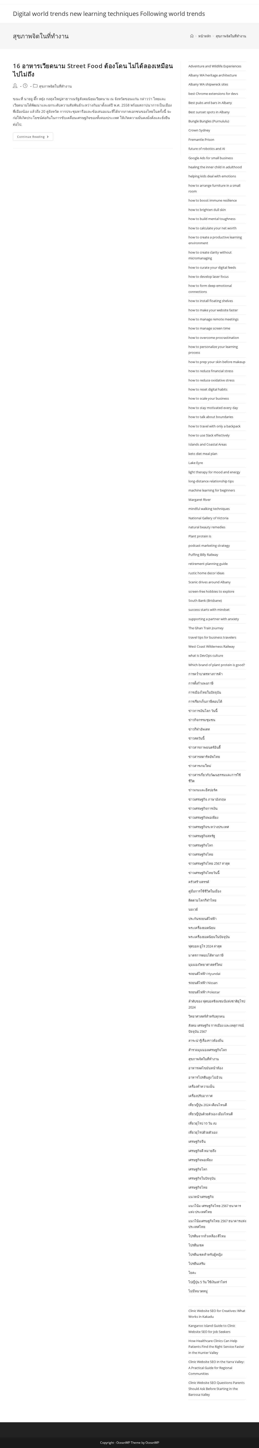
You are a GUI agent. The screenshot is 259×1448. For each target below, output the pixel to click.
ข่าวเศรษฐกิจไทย (200, 854)
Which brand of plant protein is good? (216, 665)
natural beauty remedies (206, 527)
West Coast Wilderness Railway (211, 646)
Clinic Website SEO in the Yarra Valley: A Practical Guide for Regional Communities (216, 1367)
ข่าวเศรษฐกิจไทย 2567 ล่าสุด (209, 863)
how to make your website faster (213, 310)
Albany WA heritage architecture (212, 75)
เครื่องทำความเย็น (201, 1086)
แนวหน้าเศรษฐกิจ (201, 1196)
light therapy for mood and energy (214, 472)
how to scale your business (208, 398)
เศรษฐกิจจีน (197, 1141)
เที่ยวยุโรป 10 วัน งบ (202, 1123)
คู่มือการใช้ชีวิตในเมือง (204, 891)
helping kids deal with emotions (212, 176)
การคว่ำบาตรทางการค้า (205, 674)
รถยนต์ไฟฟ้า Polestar (204, 992)
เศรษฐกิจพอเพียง (200, 1160)
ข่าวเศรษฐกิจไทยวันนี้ (204, 872)
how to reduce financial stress (210, 371)
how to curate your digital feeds (212, 267)
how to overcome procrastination (213, 337)
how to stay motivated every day (213, 407)
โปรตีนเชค (196, 1245)
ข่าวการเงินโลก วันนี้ (203, 710)
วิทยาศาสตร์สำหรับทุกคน (206, 1016)
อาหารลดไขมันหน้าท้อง (205, 1068)
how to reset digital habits (207, 389)
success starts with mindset (209, 609)
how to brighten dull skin (207, 209)
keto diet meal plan (202, 453)
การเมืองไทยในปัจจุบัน (204, 692)
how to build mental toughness (211, 218)
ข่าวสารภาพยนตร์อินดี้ (204, 747)
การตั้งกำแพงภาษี (200, 683)
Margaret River (199, 499)
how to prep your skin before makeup (216, 362)
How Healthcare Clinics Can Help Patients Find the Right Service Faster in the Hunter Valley (216, 1346)
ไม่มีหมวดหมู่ (198, 1291)
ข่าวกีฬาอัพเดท (199, 729)
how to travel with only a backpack (214, 426)
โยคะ (192, 1272)
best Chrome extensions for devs (213, 93)
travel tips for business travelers (212, 637)
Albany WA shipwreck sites (208, 84)
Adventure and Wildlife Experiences (214, 66)
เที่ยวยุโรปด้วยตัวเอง (202, 1132)
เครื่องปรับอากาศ (200, 1096)
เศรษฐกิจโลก (197, 1169)
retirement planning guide (208, 563)
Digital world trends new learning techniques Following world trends (109, 13)
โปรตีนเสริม (196, 1263)
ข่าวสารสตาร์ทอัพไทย (204, 756)
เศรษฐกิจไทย (197, 1187)
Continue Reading (35, 137)
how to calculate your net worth (212, 228)
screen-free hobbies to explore (211, 591)
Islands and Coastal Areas (207, 444)
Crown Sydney (199, 130)
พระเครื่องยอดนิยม (201, 927)
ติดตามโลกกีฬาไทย (202, 900)
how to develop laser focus (208, 276)
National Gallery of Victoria (208, 518)
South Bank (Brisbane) (205, 600)
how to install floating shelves (210, 300)
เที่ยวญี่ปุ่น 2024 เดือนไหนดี (207, 1105)
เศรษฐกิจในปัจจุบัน (201, 1178)
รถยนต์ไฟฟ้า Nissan (203, 982)
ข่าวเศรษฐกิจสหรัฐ (201, 836)
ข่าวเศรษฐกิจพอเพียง (203, 817)
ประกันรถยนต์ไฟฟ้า (202, 918)
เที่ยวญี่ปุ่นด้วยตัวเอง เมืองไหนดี (210, 1114)
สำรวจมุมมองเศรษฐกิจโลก (207, 1050)
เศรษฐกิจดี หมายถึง (202, 1151)
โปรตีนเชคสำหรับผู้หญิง (205, 1254)
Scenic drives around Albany (209, 582)
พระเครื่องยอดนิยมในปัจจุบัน (209, 937)
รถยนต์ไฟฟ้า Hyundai (204, 973)
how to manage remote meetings (213, 319)
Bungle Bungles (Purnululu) (208, 121)
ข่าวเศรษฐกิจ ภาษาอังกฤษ (207, 799)
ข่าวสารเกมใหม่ (199, 765)
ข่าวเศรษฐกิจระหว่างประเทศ (208, 827)
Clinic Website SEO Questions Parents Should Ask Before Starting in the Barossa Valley (216, 1388)
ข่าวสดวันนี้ (196, 738)
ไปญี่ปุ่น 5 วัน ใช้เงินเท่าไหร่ (207, 1282)
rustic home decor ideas (206, 573)
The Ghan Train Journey (206, 628)
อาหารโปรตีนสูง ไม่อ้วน (205, 1077)
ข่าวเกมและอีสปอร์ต (202, 790)
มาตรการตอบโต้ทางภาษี (206, 955)
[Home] (191, 36)
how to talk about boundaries (210, 417)
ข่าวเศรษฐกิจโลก (200, 845)
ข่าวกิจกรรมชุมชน (201, 720)
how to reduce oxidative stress (211, 380)
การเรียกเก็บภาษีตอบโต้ (205, 701)
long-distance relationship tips (211, 481)
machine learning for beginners (211, 490)
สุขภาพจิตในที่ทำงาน (231, 36)
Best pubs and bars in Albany (210, 102)
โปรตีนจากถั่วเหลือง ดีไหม (207, 1236)
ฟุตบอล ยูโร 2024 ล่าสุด (205, 946)
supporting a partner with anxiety (213, 619)
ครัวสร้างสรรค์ (198, 882)
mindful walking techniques (209, 508)
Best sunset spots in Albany (209, 112)
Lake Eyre (195, 462)
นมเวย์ (193, 909)
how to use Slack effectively (209, 435)
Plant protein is (199, 536)
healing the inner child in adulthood (215, 167)
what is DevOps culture (205, 655)
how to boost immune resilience (212, 200)
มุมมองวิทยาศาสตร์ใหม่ (205, 964)
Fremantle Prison (201, 139)
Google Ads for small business (210, 158)
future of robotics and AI (206, 148)
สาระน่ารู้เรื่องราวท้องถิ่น (205, 1040)
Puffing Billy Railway (203, 554)
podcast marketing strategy (209, 545)
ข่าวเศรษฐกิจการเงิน (203, 808)
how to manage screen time (209, 328)
